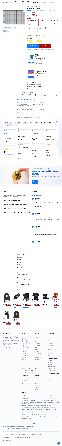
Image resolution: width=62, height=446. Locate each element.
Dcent (36, 363)
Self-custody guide (52, 366)
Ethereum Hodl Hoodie (27, 365)
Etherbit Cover (25, 361)
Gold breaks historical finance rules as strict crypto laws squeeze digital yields (39, 413)
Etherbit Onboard (52, 370)
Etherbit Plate (25, 353)
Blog (45, 2)
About (4, 423)
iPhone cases (51, 345)
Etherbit (37, 367)
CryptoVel (37, 383)
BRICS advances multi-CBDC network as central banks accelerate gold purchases (40, 414)
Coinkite (37, 357)
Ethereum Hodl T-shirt (27, 363)
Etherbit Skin (25, 359)
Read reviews (43, 181)
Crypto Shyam (38, 385)
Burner (37, 54)
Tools (28, 6)
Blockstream (38, 353)
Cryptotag (37, 343)
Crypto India (38, 380)
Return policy (53, 423)
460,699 (8, 429)
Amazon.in (19, 112)
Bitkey (36, 349)
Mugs (49, 347)
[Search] (55, 2)
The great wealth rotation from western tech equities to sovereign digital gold (39, 395)
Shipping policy (48, 423)
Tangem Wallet (25, 341)
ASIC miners (29, 2)
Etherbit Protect (25, 357)
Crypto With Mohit (39, 382)
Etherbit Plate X (25, 355)
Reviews (49, 2)
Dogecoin (50, 379)
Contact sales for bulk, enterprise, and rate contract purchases (41, 49)
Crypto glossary (51, 368)
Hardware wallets (15, 2)
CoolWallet (37, 359)
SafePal (36, 338)
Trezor (36, 336)
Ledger (36, 339)
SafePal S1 (24, 336)
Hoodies (50, 343)
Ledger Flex (24, 345)
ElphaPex (37, 365)
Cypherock (37, 361)
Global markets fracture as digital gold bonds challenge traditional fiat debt (39, 400)
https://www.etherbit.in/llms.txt (24, 437)
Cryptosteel (37, 345)
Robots (34, 2)
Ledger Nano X (25, 347)
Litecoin (50, 381)
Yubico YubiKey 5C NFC (27, 370)
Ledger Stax (25, 349)
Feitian (36, 368)
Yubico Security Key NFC (27, 372)
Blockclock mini (25, 351)
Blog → (24, 392)
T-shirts (49, 351)
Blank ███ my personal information (37, 423)
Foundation (37, 370)
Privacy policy (21, 423)
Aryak (36, 389)
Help (11, 423)
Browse (35, 181)
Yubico (36, 341)
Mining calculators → (53, 373)
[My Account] (52, 2)
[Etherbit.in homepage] (6, 2)
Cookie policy (27, 423)
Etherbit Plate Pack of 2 (35, 8)
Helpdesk (50, 360)
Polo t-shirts (51, 349)
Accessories (40, 2)
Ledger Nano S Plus (26, 343)
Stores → (37, 375)
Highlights (29, 80)
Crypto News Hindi (39, 378)
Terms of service (15, 423)
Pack (28, 33)
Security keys (23, 2)
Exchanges (24, 383)
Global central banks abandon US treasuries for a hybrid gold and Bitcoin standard (40, 407)
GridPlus (37, 372)
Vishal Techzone (38, 387)
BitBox (36, 347)
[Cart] (57, 2)
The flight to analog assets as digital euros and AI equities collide (36, 405)
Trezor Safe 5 (25, 339)
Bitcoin (49, 377)
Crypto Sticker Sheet (40, 71)
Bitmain (36, 351)
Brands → (38, 333)
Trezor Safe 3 (25, 338)
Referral (50, 364)
